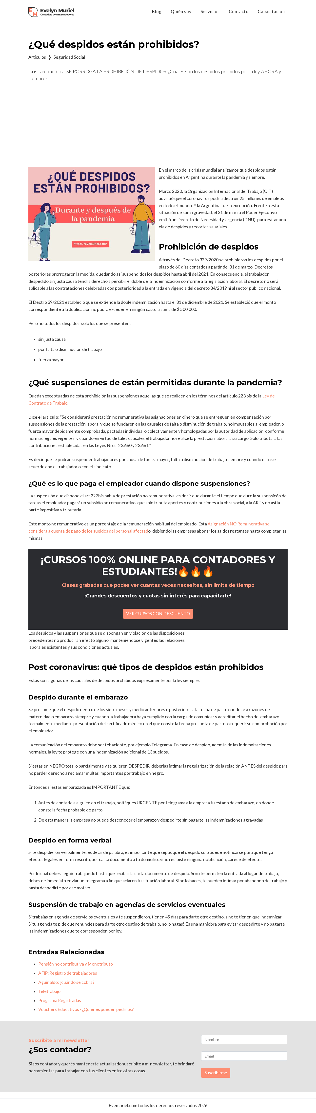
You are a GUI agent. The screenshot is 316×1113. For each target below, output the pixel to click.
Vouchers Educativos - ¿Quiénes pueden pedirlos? (86, 1009)
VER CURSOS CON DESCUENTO (158, 613)
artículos (37, 57)
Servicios (210, 11)
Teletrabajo (49, 991)
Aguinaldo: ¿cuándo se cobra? (66, 982)
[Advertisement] (158, 124)
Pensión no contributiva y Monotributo (75, 964)
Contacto (239, 11)
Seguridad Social (69, 57)
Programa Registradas (59, 1000)
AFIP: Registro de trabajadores (67, 973)
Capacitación (271, 11)
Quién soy (181, 11)
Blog (157, 11)
